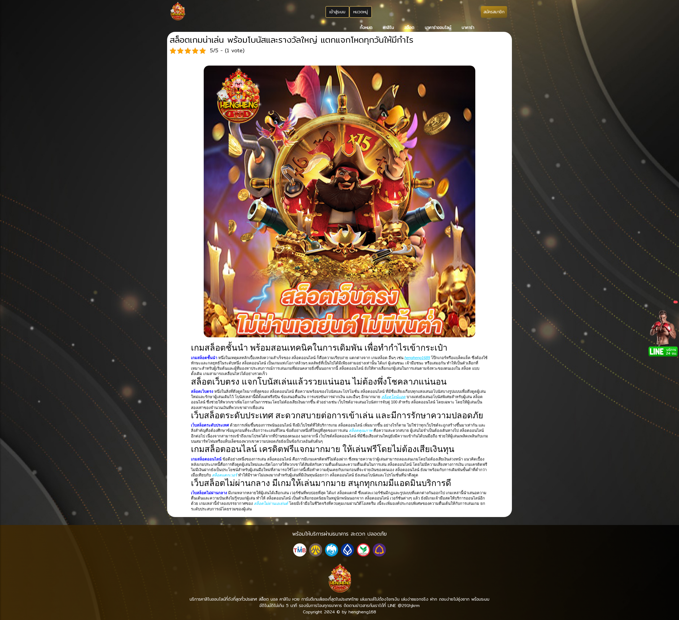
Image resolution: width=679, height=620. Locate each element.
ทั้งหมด (366, 27)
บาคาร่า (468, 27)
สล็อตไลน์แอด (393, 397)
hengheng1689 (417, 358)
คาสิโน (388, 27)
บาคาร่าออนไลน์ (438, 27)
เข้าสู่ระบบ (337, 11)
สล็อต (409, 27)
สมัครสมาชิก (494, 11)
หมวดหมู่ (360, 11)
